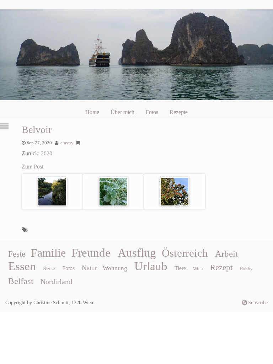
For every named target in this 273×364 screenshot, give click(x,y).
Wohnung (115, 268)
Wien (198, 268)
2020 (46, 153)
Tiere (180, 268)
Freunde (91, 253)
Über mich (122, 112)
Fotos (152, 112)
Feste (16, 254)
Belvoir (37, 129)
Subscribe (257, 302)
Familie (48, 253)
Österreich (185, 253)
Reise (49, 268)
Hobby (246, 268)
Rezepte (179, 112)
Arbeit (226, 253)
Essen (22, 266)
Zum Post (32, 167)
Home (92, 112)
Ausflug (137, 253)
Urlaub (150, 266)
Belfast (20, 281)
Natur (89, 268)
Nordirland (56, 281)
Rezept (221, 267)
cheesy (67, 142)
